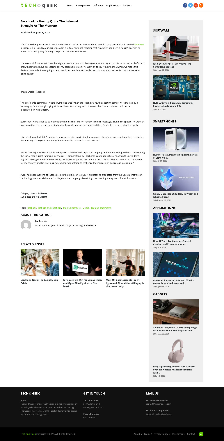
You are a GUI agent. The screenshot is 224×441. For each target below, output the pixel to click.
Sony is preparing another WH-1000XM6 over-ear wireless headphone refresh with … (174, 369)
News (69, 5)
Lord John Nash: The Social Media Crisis (40, 281)
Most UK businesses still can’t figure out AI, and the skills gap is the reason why (125, 283)
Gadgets (127, 5)
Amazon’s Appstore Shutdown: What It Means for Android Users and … (173, 282)
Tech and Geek (28, 433)
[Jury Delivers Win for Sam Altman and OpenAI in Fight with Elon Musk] (82, 262)
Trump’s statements (101, 207)
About (137, 433)
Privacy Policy (161, 433)
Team (147, 433)
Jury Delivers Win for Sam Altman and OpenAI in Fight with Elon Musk (82, 283)
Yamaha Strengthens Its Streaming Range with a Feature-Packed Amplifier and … (175, 329)
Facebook (139, 44)
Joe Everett (41, 196)
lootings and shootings (49, 207)
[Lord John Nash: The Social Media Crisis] (40, 262)
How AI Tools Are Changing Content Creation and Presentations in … (172, 243)
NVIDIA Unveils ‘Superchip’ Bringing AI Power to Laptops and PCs (173, 104)
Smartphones (83, 5)
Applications (113, 5)
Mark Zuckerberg (72, 207)
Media (86, 207)
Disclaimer (177, 433)
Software (98, 5)
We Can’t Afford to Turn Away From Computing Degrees (172, 65)
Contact (191, 433)
